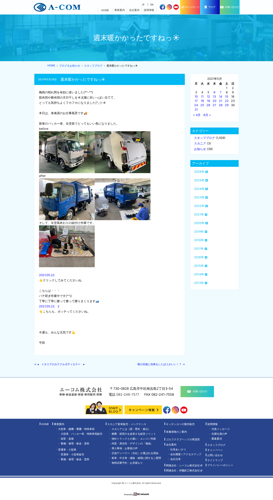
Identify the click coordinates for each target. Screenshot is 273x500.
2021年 (199, 214)
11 (202, 96)
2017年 (199, 248)
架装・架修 (67, 438)
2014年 (199, 274)
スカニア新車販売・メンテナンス (126, 424)
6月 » (207, 115)
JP (143, 4)
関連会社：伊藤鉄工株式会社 (183, 470)
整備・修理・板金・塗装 (75, 443)
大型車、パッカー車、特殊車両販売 (81, 433)
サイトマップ (215, 460)
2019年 (199, 231)
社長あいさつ (178, 449)
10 (196, 96)
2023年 (199, 197)
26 (208, 105)
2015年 (199, 266)
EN (151, 4)
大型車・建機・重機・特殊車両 (76, 428)
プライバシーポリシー (220, 465)
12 (208, 96)
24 (196, 105)
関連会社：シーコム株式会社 (183, 465)
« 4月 (197, 115)
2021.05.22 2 (49, 306)
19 (208, 101)
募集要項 (217, 438)
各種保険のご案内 (176, 431)
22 (227, 101)
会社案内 (134, 10)
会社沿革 (175, 459)
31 (196, 109)
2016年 (199, 257)
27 (214, 105)
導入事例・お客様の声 (125, 448)
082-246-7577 (127, 394)
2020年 (199, 223)
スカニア (200, 143)
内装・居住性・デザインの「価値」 (132, 443)
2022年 (199, 206)
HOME (105, 10)
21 (220, 101)
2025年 (199, 180)
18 (202, 101)
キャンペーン (215, 450)
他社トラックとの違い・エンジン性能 (134, 438)
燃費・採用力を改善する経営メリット (134, 433)
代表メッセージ (221, 428)
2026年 (199, 171)
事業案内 (119, 10)
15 (226, 96)
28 (220, 105)
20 (214, 101)
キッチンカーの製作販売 (180, 424)
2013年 (199, 283)
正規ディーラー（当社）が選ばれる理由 (135, 453)
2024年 (199, 189)
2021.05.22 (47, 275)
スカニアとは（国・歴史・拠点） (131, 428)
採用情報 (149, 10)
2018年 (199, 240)
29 (227, 105)
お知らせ (200, 149)
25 (202, 105)
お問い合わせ (215, 455)
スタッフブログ (204, 138)
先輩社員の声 (219, 433)
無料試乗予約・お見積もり (127, 462)
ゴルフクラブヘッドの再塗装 (183, 439)
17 (196, 101)
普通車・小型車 (67, 449)
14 (220, 96)
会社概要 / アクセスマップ (185, 454)
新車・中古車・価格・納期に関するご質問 (136, 457)
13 (214, 96)
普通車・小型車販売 (72, 454)
